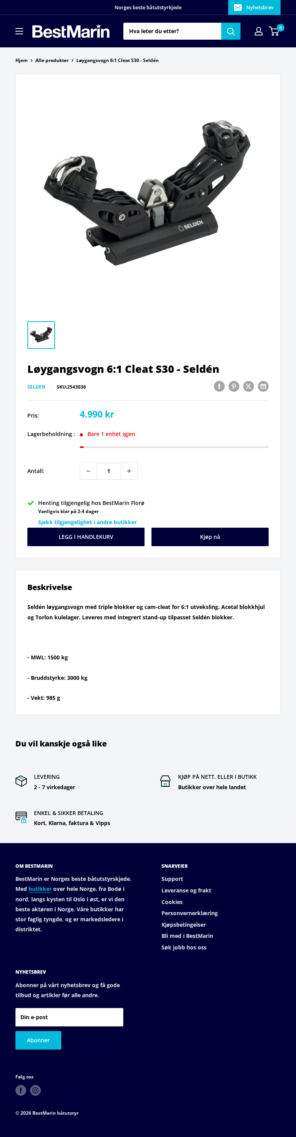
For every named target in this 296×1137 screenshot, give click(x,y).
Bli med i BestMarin (187, 935)
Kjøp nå (210, 536)
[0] (274, 31)
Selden (36, 387)
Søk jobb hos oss (184, 947)
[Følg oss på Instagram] (35, 1090)
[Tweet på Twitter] (248, 386)
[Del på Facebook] (219, 386)
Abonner (38, 1040)
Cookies (172, 902)
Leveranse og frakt (186, 890)
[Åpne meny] (19, 31)
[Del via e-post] (263, 386)
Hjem (21, 60)
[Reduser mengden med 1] (88, 471)
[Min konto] (258, 31)
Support (172, 878)
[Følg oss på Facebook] (20, 1090)
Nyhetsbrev (260, 7)
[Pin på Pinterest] (234, 386)
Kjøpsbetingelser (183, 924)
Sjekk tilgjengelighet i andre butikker (87, 522)
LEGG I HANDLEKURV (86, 536)
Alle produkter (52, 60)
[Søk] (230, 31)
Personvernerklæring (189, 913)
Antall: (35, 471)
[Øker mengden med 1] (129, 471)
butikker (40, 888)
